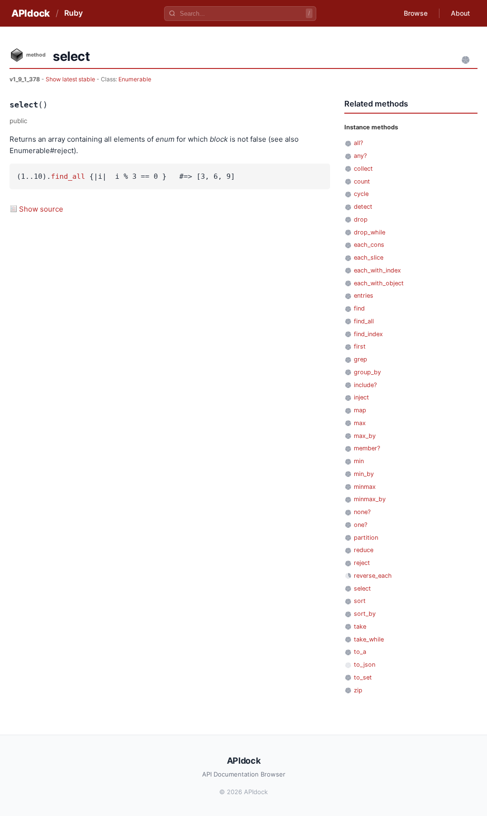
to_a (360, 651)
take (360, 626)
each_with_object (379, 283)
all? (358, 142)
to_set (363, 677)
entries (363, 295)
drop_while (369, 232)
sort (360, 600)
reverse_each (373, 575)
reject (362, 562)
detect (363, 206)
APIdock (30, 13)
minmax (365, 486)
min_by (364, 473)
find (359, 308)
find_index (368, 334)
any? (360, 155)
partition (366, 537)
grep (360, 359)
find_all (68, 176)
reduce (363, 550)
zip (358, 690)
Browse (416, 13)
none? (362, 511)
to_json (364, 664)
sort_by (365, 613)
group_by (367, 372)
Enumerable (134, 79)
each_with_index (377, 270)
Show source (41, 209)
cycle (361, 193)
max (360, 423)
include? (365, 385)
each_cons (369, 244)
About (460, 13)
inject (361, 397)
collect (363, 168)
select (362, 588)
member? (367, 448)
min (359, 461)
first (360, 346)
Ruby (73, 13)
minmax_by (370, 499)
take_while (369, 639)
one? (360, 524)
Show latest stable (71, 79)
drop (361, 219)
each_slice (368, 257)
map (360, 410)
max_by (365, 435)
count (362, 181)
